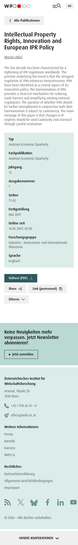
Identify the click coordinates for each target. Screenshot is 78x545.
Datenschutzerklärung (19, 474)
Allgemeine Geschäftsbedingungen (28, 481)
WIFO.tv (9, 455)
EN (69, 6)
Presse (8, 434)
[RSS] (7, 503)
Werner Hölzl (13, 57)
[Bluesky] (34, 502)
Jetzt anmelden (22, 354)
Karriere (9, 448)
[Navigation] (57, 6)
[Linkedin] (60, 503)
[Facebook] (47, 503)
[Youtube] (73, 503)
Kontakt (9, 441)
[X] (20, 503)
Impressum (12, 487)
